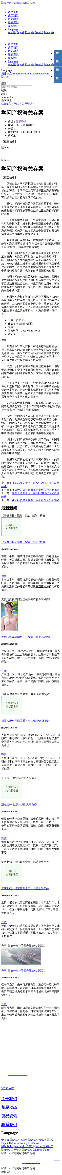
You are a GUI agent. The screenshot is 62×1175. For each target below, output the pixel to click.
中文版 (12, 32)
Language (13, 29)
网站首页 (13, 12)
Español (39, 32)
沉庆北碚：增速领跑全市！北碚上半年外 (25, 888)
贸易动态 (13, 19)
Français (29, 32)
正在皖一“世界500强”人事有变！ (20, 804)
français (25, 73)
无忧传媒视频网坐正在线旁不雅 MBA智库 (25, 637)
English (20, 32)
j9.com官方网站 (10, 103)
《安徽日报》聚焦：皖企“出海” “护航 (23, 542)
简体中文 (6, 73)
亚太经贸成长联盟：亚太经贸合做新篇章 (36, 489)
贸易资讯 (13, 22)
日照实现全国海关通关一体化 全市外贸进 (25, 720)
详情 (4, 576)
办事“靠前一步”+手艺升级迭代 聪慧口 (23, 970)
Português (49, 32)
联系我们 (13, 25)
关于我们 (13, 15)
